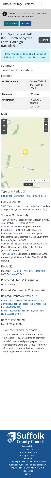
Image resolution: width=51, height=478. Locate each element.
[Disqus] (25, 393)
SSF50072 (12, 254)
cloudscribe (27, 471)
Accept (26, 23)
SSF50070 (12, 219)
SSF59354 (12, 226)
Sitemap (28, 458)
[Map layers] (4, 121)
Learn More (11, 23)
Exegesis (24, 465)
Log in (28, 474)
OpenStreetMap (32, 181)
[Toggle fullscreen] (46, 120)
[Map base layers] (4, 126)
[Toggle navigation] (45, 4)
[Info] (4, 131)
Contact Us (28, 449)
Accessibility (28, 446)
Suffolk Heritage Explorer (18, 4)
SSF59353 (12, 243)
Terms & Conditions (28, 452)
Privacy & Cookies (28, 455)
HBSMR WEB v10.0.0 (33, 468)
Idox (34, 465)
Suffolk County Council (36, 462)
